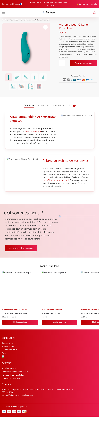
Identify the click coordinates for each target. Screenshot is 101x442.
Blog (4, 353)
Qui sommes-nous (9, 350)
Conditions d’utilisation (11, 378)
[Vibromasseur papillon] (59, 289)
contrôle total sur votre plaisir (56, 180)
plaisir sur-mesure (33, 132)
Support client (7, 343)
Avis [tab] (70, 106)
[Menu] (5, 13)
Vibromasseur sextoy (90, 310)
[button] (45, 27)
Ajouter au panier (83, 63)
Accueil (5, 20)
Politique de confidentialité (13, 375)
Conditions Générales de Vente (15, 372)
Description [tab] (29, 106)
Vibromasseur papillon (52, 310)
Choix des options (20, 322)
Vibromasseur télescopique (14, 310)
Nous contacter (8, 346)
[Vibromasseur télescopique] (20, 289)
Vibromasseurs (16, 20)
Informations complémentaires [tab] (51, 106)
